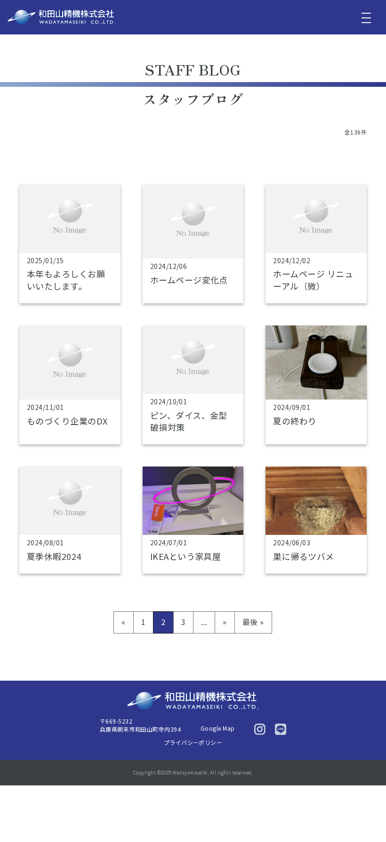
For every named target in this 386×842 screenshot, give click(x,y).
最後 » (253, 621)
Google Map (218, 728)
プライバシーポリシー (193, 742)
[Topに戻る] (366, 815)
